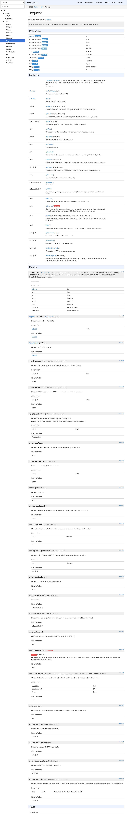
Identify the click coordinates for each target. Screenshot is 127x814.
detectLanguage (51, 256)
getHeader (49, 167)
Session (8, 49)
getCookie (49, 137)
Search (120, 3)
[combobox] (13, 6)
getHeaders (49, 175)
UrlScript (8, 60)
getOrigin (49, 189)
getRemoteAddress (52, 233)
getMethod (49, 152)
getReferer (49, 182)
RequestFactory (10, 43)
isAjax (48, 225)
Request (8, 41)
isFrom (48, 216)
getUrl (48, 98)
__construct (49, 81)
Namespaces (89, 3)
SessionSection (10, 52)
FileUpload (9, 27)
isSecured (49, 198)
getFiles (48, 129)
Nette (4, 10)
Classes (79, 3)
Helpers (8, 30)
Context (8, 24)
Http (6, 21)
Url (7, 55)
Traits (107, 3)
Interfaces (99, 3)
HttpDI (8, 16)
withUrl (48, 91)
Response (9, 46)
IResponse (9, 38)
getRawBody (50, 240)
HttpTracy (9, 19)
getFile (48, 121)
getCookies (49, 144)
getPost (48, 114)
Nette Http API (32, 2)
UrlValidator (9, 63)
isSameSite (49, 206)
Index (113, 3)
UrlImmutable (10, 57)
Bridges (7, 13)
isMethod (49, 159)
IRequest (9, 35)
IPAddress (9, 32)
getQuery (49, 106)
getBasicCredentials (52, 248)
